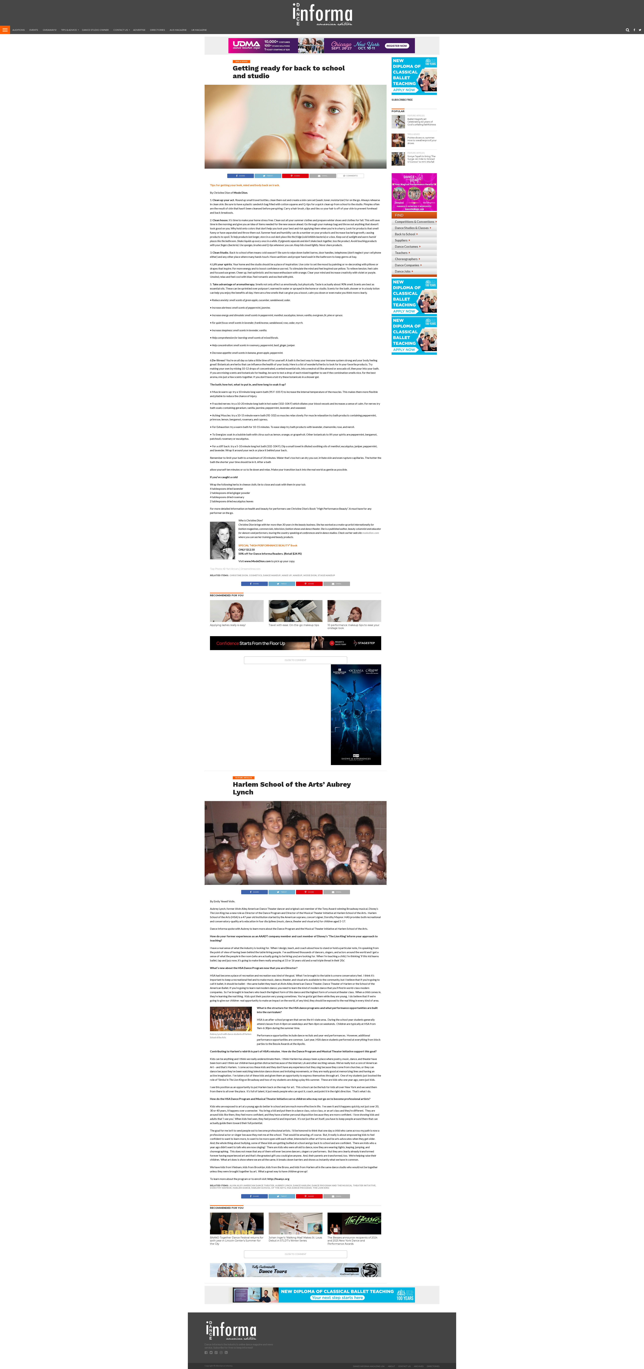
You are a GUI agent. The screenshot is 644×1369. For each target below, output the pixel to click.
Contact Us (120, 30)
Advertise (139, 30)
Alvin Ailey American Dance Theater (252, 1185)
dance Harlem (302, 1185)
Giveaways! (50, 30)
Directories (157, 30)
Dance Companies (407, 265)
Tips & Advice (69, 30)
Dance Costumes (406, 246)
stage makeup (326, 575)
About (391, 1366)
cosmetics (255, 575)
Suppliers (401, 240)
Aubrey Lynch (283, 1185)
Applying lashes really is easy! (228, 625)
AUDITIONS (18, 30)
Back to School (405, 234)
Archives (418, 1366)
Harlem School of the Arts (268, 1188)
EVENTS (34, 30)
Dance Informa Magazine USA (369, 1366)
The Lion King (321, 1188)
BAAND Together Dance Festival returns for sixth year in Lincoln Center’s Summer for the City (236, 1240)
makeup (297, 575)
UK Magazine (199, 30)
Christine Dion (239, 575)
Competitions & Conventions (414, 222)
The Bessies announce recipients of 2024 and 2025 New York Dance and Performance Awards (352, 1240)
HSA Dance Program (299, 1188)
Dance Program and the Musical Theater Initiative (343, 1185)
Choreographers (406, 259)
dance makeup (272, 575)
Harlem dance (241, 1188)
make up (287, 575)
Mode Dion (310, 575)
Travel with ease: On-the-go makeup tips (294, 625)
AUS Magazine (178, 30)
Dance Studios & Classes (412, 228)
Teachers (401, 253)
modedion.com (370, 532)
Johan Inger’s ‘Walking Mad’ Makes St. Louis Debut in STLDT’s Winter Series (295, 1239)
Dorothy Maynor (221, 1188)
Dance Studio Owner (95, 30)
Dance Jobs (403, 271)
